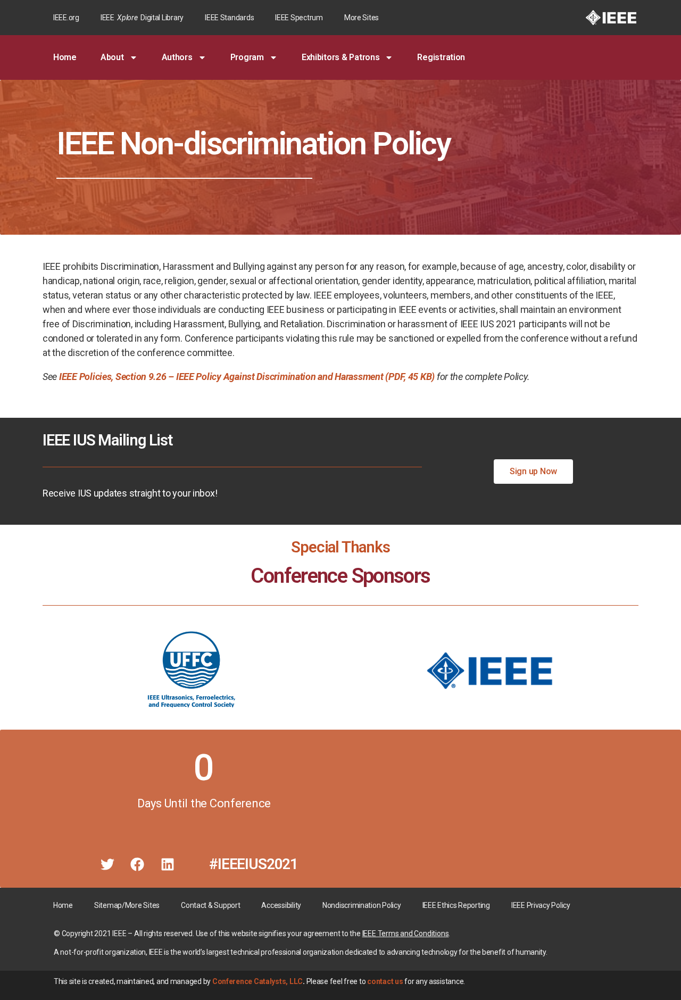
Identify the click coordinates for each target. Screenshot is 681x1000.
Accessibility (281, 905)
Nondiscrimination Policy (361, 905)
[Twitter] (107, 864)
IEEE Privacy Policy (540, 905)
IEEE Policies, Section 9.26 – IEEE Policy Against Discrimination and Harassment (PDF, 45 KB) (247, 376)
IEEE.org (66, 17)
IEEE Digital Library (142, 17)
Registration (441, 57)
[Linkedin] (167, 864)
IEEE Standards (229, 17)
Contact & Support (210, 905)
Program (247, 57)
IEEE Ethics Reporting (456, 905)
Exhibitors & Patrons (341, 57)
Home (65, 57)
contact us (385, 981)
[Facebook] (137, 864)
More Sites (361, 17)
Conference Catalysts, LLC (257, 981)
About (112, 57)
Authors (177, 57)
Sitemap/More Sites (127, 905)
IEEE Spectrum (299, 17)
